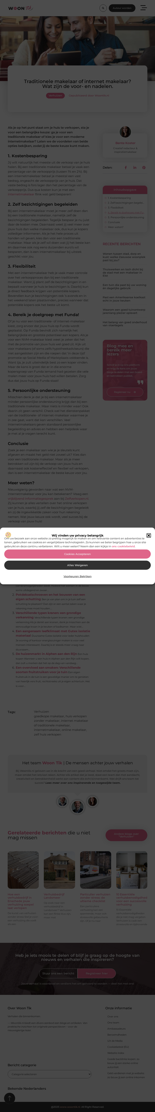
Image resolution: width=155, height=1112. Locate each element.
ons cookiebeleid (123, 546)
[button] (149, 536)
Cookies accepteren (77, 554)
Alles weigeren (77, 565)
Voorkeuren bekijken (78, 576)
